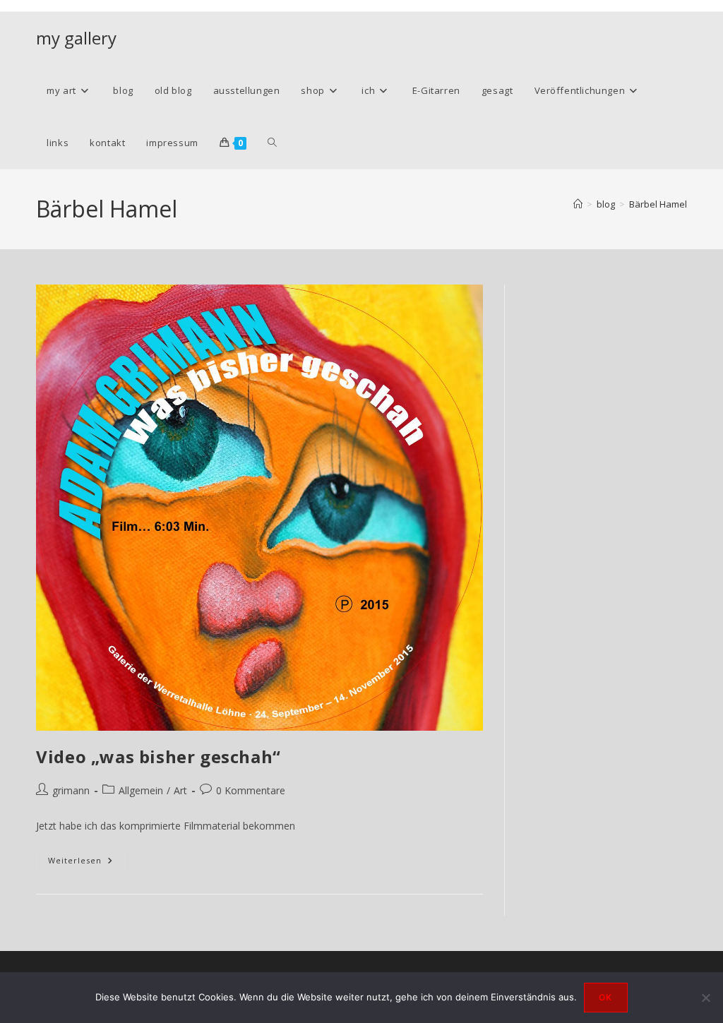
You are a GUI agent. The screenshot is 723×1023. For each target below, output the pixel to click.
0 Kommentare (250, 790)
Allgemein (141, 790)
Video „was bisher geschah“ (158, 756)
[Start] (577, 204)
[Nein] (705, 998)
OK (605, 997)
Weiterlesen (86, 863)
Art (180, 790)
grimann (71, 790)
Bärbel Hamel (658, 204)
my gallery (76, 37)
